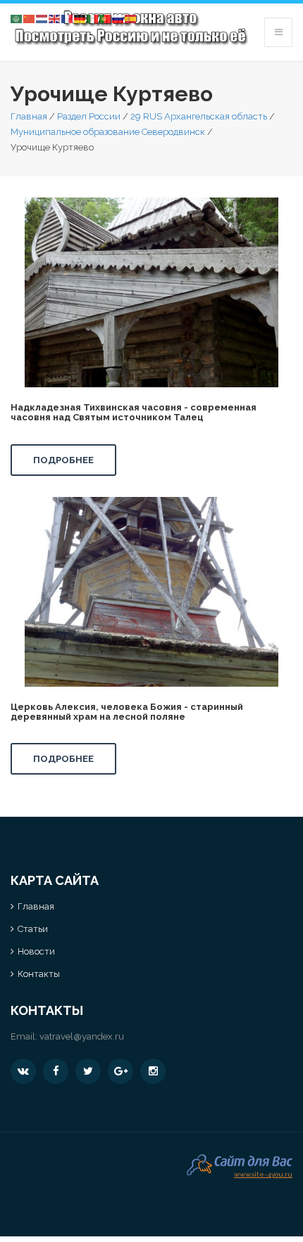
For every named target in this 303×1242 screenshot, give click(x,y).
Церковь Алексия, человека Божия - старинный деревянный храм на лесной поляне (127, 711)
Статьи (33, 929)
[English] (55, 18)
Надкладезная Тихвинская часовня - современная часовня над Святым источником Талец (133, 412)
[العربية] (17, 18)
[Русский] (118, 18)
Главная (29, 116)
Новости (36, 951)
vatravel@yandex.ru (81, 1036)
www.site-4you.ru (263, 1172)
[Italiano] (93, 18)
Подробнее (63, 460)
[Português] (105, 18)
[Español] (131, 18)
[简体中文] (29, 18)
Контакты (39, 974)
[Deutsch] (80, 18)
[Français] (67, 18)
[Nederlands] (42, 18)
